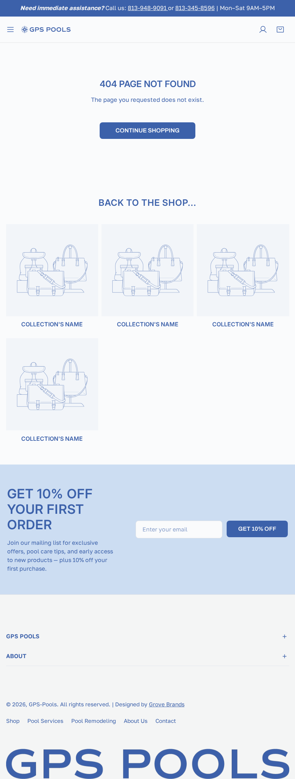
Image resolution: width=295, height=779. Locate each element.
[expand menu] (10, 29)
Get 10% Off (257, 529)
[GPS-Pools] (46, 29)
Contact (165, 720)
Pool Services (45, 720)
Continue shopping (147, 130)
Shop (12, 720)
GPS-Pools (43, 704)
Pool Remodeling (93, 720)
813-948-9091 (148, 8)
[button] (280, 29)
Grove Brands (167, 704)
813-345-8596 (195, 8)
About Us (136, 720)
